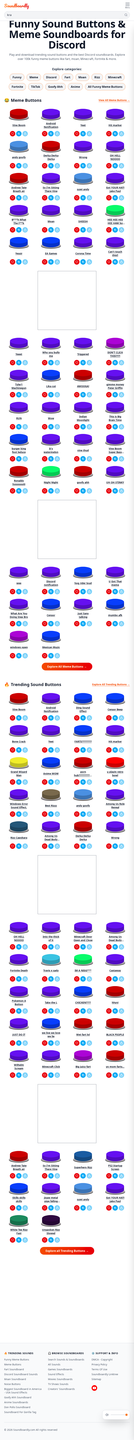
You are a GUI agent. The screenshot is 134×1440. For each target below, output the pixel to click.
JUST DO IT (18, 1034)
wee (18, 583)
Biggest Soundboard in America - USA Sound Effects (23, 1390)
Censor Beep (115, 709)
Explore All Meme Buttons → (67, 666)
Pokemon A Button (19, 1002)
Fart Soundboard (14, 1369)
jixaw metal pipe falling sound (51, 1199)
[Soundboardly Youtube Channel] (94, 1388)
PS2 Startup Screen (115, 1167)
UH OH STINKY (115, 482)
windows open (19, 647)
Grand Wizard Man (19, 773)
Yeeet (19, 354)
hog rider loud (83, 583)
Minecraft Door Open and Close (83, 938)
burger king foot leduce (19, 450)
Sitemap (96, 1379)
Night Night (51, 482)
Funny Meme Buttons (16, 1359)
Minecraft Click (51, 1066)
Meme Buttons (12, 1364)
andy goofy (19, 157)
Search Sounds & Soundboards (66, 1359)
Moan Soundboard (15, 1379)
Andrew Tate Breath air (19, 189)
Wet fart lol (83, 1034)
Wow (51, 418)
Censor (51, 615)
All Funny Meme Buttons (105, 87)
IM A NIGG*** (83, 970)
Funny (17, 77)
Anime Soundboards (16, 1402)
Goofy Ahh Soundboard (17, 1397)
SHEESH (83, 221)
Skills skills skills (18, 1199)
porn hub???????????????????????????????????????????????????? (83, 773)
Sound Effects (56, 1374)
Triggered (83, 354)
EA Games (51, 253)
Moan (82, 77)
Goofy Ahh (55, 87)
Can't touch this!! (115, 253)
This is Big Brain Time (115, 418)
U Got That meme (115, 583)
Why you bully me (51, 354)
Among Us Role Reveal (115, 805)
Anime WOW (51, 773)
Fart (67, 77)
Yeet (83, 125)
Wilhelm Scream (19, 1066)
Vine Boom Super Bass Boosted (115, 450)
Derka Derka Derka (50, 157)
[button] (18, 113)
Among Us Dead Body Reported (50, 837)
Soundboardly (16, 5)
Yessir (18, 253)
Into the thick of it (51, 938)
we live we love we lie (51, 1034)
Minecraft (115, 77)
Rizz (97, 77)
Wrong (83, 157)
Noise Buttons (12, 1384)
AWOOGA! (83, 386)
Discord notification (51, 583)
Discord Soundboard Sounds (21, 1374)
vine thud (83, 450)
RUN (19, 418)
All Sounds (54, 1364)
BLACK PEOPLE (115, 1034)
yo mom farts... (115, 1066)
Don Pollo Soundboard (17, 1407)
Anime (75, 87)
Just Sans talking (83, 615)
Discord (51, 77)
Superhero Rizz (83, 1167)
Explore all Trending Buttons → (67, 1251)
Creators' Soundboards (61, 1389)
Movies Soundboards (60, 1379)
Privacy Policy (99, 1364)
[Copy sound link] (19, 133)
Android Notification (51, 125)
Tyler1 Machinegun (19, 386)
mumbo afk (115, 615)
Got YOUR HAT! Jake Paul (115, 189)
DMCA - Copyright (102, 1359)
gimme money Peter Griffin (115, 386)
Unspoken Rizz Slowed (51, 1231)
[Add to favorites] (12, 133)
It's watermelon (51, 450)
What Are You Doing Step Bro (19, 615)
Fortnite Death (19, 970)
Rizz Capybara (18, 837)
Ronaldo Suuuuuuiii (18, 482)
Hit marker (115, 125)
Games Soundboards (60, 1369)
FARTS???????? (83, 741)
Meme (33, 77)
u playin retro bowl (115, 773)
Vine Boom (18, 125)
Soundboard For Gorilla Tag (20, 1412)
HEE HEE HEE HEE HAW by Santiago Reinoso (115, 221)
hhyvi (115, 1002)
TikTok (35, 87)
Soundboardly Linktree (105, 1374)
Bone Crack (19, 741)
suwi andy (83, 189)
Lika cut (51, 386)
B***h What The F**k (19, 221)
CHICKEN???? (83, 1002)
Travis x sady (51, 970)
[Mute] (107, 1414)
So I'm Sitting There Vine (51, 189)
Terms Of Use (99, 1369)
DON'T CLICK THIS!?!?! (115, 354)
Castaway (115, 970)
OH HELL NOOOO (115, 157)
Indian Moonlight (83, 418)
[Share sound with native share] (25, 133)
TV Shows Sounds (58, 1384)
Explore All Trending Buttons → (111, 684)
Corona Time (83, 253)
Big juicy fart (83, 1066)
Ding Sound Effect (83, 709)
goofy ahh (83, 482)
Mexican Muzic (51, 647)
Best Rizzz (51, 805)
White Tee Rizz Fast (19, 1231)
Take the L (51, 1002)
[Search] (126, 15)
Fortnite (17, 87)
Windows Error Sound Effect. (19, 805)
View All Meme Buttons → (114, 100)
